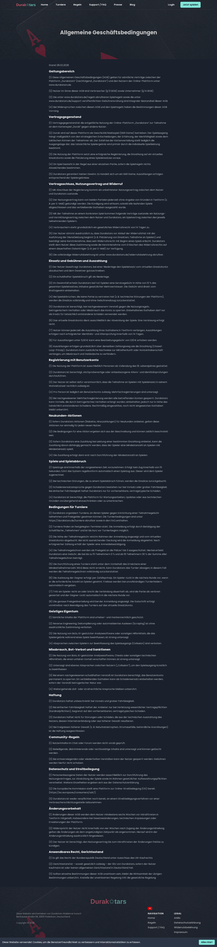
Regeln (77, 4)
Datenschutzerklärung (187, 922)
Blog (132, 4)
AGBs (177, 918)
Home (44, 4)
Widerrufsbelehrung (186, 927)
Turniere (61, 4)
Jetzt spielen (190, 4)
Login (171, 4)
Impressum (180, 932)
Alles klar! (207, 942)
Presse (118, 4)
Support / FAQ (97, 4)
